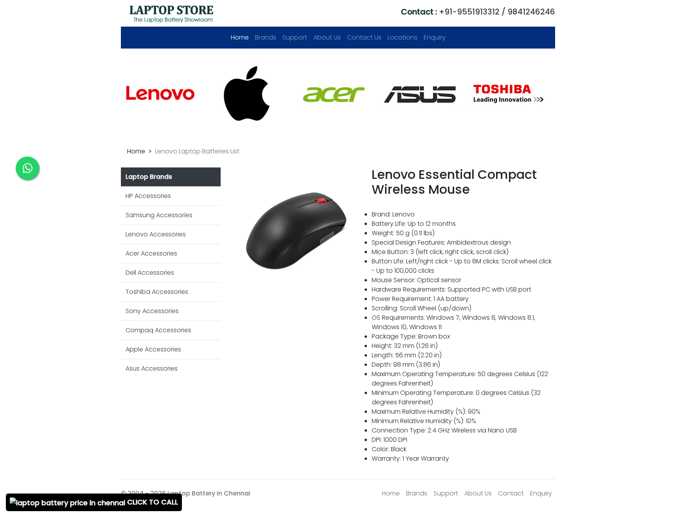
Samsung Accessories (159, 215)
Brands (265, 37)
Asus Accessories (152, 368)
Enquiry (435, 37)
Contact (511, 493)
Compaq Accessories (158, 330)
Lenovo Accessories (156, 234)
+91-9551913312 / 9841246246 (478, 11)
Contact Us (364, 37)
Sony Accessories (152, 310)
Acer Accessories (151, 253)
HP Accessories (148, 195)
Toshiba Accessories (157, 291)
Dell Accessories (150, 272)
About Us (327, 37)
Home (241, 37)
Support (294, 37)
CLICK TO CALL (151, 502)
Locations (402, 37)
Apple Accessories (153, 349)
